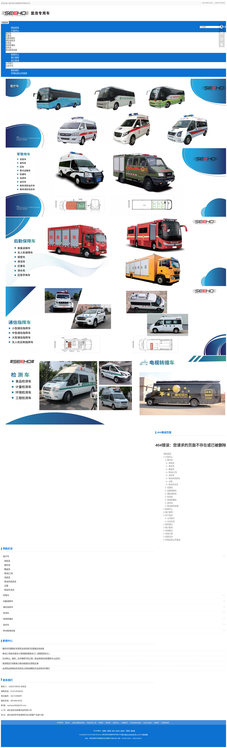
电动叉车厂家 (91, 722)
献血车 (171, 469)
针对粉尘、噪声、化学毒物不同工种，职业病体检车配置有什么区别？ (31, 658)
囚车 (113, 731)
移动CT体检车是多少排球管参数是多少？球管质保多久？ (26, 653)
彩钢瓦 (101, 722)
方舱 (170, 481)
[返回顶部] (222, 45)
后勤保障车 (10, 38)
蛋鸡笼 (108, 722)
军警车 (8, 36)
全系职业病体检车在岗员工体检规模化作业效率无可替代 (26, 668)
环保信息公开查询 (19, 73)
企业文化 (9, 66)
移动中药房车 (174, 478)
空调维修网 (165, 722)
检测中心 (116, 722)
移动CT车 (173, 472)
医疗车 (8, 33)
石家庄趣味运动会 (78, 722)
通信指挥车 (10, 40)
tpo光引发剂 (147, 722)
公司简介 (9, 63)
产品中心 (15, 31)
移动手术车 (173, 484)
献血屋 (133, 731)
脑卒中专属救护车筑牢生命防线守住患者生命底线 (23, 649)
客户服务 (169, 527)
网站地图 (145, 734)
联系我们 (169, 524)
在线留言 (169, 530)
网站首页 (167, 454)
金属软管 (125, 722)
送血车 (122, 731)
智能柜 (156, 722)
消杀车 (171, 475)
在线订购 (169, 534)
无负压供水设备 (135, 722)
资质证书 (169, 537)
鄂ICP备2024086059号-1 (129, 734)
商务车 (8, 48)
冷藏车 (104, 731)
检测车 (8, 43)
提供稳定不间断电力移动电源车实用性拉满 (20, 663)
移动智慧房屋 (11, 50)
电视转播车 (10, 45)
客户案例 (169, 512)
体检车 (171, 463)
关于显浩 (15, 60)
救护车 (171, 466)
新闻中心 (169, 509)
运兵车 (118, 731)
